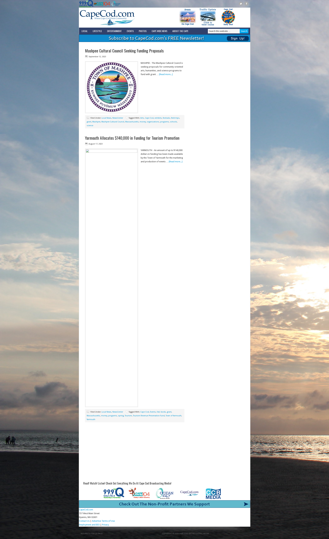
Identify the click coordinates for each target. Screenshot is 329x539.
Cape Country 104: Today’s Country (102, 4)
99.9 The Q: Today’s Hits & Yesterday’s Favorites (86, 4)
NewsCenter (117, 118)
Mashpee (96, 122)
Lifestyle (97, 31)
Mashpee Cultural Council (112, 122)
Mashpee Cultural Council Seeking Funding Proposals (124, 50)
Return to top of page (92, 533)
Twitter (241, 4)
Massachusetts (132, 122)
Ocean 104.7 (115, 4)
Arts (142, 118)
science (90, 125)
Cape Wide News (159, 31)
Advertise (96, 521)
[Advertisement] (134, 453)
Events (130, 31)
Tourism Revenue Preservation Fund (149, 416)
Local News (106, 118)
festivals (166, 118)
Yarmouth (91, 419)
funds (163, 412)
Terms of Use (108, 521)
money (143, 122)
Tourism (128, 416)
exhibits (158, 118)
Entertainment (114, 31)
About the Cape (180, 31)
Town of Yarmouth (173, 416)
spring (121, 416)
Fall (158, 412)
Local (85, 31)
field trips (175, 118)
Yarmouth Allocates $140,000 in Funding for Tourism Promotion (132, 138)
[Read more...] (166, 74)
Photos (143, 31)
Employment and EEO (89, 524)
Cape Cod (149, 118)
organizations (153, 122)
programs (164, 122)
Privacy (105, 524)
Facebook (246, 4)
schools (173, 122)
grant (89, 122)
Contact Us (84, 521)
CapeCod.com (122, 18)
